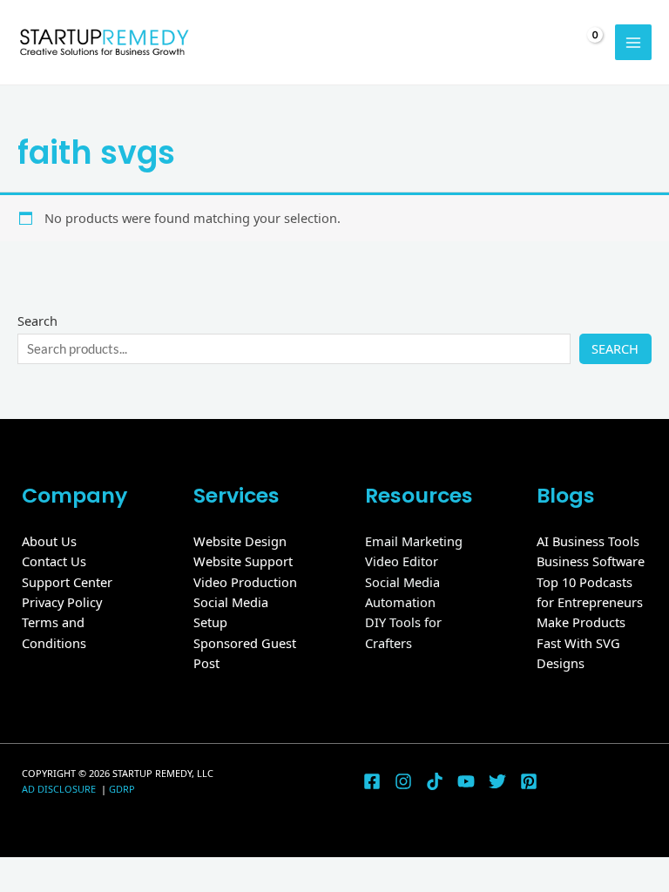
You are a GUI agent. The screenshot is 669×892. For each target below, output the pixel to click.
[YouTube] (466, 781)
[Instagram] (403, 781)
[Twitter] (497, 781)
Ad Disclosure (60, 788)
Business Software (591, 561)
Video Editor (401, 561)
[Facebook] (372, 781)
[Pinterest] (528, 781)
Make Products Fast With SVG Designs (581, 642)
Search (37, 320)
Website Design (240, 541)
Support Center (67, 582)
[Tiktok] (434, 781)
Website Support (243, 561)
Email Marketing (414, 541)
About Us (49, 541)
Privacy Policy (62, 602)
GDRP (122, 788)
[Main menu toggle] (633, 42)
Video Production (245, 582)
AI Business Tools (588, 541)
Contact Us (54, 561)
